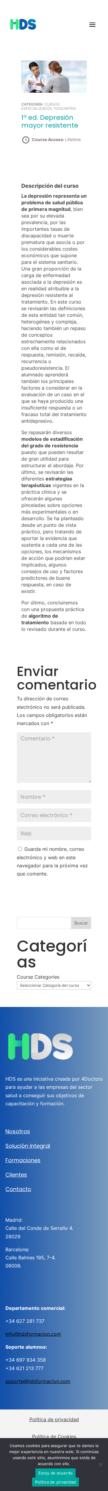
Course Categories (38, 977)
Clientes (16, 1174)
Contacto (18, 1189)
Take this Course (54, 160)
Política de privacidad (54, 1419)
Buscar (81, 922)
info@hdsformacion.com (33, 1334)
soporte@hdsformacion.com (37, 1381)
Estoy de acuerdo (55, 1473)
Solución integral (27, 1146)
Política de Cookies (54, 1437)
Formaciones (22, 1160)
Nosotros (17, 1131)
